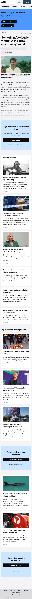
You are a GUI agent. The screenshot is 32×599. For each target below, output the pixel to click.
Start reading (16, 140)
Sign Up (27, 2)
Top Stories (5, 6)
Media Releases (16, 592)
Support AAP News (16, 565)
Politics (14, 6)
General (4, 32)
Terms (5, 590)
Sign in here (20, 144)
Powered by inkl (16, 594)
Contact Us (25, 590)
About (19, 590)
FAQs (15, 590)
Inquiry (23, 49)
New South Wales (7, 52)
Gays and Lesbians (7, 49)
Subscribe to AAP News (9, 22)
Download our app (8, 26)
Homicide (16, 49)
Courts (22, 6)
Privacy (10, 590)
